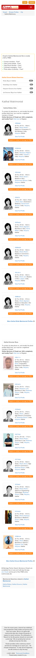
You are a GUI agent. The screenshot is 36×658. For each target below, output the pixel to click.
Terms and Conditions (22, 653)
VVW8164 (18, 536)
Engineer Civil (19, 544)
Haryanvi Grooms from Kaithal (17, 88)
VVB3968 (18, 123)
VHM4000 (18, 247)
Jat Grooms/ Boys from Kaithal (17, 92)
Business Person (22, 417)
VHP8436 (18, 222)
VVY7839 (18, 459)
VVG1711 (18, 357)
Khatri (25, 127)
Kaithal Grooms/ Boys (11, 342)
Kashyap (26, 516)
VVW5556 (18, 148)
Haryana (17, 133)
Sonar (25, 177)
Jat (25, 277)
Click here (17, 119)
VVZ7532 (18, 434)
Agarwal (26, 227)
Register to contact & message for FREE (20, 140)
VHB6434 (18, 297)
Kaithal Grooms (17, 584)
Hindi (21, 127)
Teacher (26, 154)
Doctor (17, 519)
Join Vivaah (5, 572)
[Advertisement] (18, 34)
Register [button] (32, 2)
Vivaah (5, 12)
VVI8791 (17, 197)
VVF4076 (18, 384)
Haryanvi (22, 153)
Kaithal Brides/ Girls (10, 108)
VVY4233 (18, 511)
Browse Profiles (14, 12)
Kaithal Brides (7, 584)
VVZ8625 (18, 409)
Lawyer (22, 279)
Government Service (21, 180)
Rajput (28, 153)
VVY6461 (18, 484)
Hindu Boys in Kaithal (17, 81)
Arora (25, 464)
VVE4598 (18, 172)
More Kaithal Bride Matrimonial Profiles (20, 321)
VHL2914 (18, 272)
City (22, 12)
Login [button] (24, 2)
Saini (21, 202)
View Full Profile (20, 136)
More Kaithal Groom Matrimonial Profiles (19, 561)
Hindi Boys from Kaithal (17, 85)
